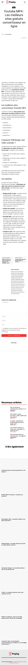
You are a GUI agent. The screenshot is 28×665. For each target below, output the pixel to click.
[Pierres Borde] (6, 281)
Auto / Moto (13, 431)
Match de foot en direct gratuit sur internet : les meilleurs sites (6, 261)
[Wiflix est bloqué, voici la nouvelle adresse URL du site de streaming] (14, 606)
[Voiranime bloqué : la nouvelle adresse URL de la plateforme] (14, 557)
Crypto (12, 438)
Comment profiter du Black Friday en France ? (20, 260)
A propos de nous (14, 662)
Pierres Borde (8, 34)
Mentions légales (18, 661)
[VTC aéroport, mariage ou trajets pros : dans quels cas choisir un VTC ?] (5, 429)
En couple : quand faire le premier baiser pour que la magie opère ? (17, 422)
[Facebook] (7, 346)
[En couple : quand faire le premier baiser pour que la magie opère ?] (5, 422)
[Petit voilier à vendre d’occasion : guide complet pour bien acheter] (5, 416)
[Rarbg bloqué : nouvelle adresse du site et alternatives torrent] (14, 533)
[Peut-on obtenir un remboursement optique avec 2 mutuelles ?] (5, 409)
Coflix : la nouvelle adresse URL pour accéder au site (12, 593)
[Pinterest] (13, 346)
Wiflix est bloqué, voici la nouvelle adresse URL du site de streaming (11, 617)
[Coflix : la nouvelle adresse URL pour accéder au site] (14, 581)
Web (14, 7)
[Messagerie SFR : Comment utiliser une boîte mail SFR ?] (14, 508)
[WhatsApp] (17, 346)
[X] (10, 346)
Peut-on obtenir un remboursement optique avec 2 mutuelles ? (18, 409)
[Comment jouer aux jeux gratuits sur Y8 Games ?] (14, 459)
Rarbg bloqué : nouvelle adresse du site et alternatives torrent (13, 544)
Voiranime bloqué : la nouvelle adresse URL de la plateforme (13, 568)
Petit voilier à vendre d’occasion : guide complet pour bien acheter (18, 415)
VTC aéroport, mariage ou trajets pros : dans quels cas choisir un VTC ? (17, 429)
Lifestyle (12, 411)
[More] (20, 346)
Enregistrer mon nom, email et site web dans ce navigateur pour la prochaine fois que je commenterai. (13, 330)
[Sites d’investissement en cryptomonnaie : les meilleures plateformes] (5, 436)
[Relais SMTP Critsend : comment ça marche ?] (14, 484)
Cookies (24, 661)
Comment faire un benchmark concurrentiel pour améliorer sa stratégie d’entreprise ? (14, 642)
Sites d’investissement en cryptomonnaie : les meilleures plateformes (18, 436)
